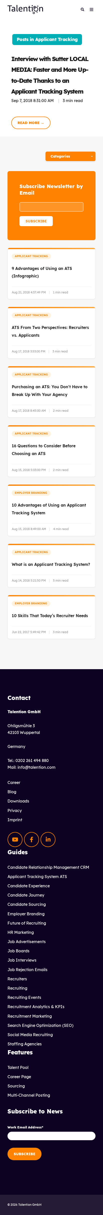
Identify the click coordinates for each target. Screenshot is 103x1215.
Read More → (31, 123)
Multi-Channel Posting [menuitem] (29, 1095)
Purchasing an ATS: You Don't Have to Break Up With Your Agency (50, 390)
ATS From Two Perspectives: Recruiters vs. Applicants (50, 331)
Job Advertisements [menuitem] (27, 941)
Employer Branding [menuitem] (26, 913)
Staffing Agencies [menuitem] (25, 1043)
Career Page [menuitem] (19, 1076)
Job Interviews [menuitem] (22, 960)
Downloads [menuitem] (18, 800)
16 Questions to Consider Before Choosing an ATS (44, 449)
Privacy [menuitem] (15, 810)
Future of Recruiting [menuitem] (27, 923)
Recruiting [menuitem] (17, 988)
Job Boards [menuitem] (19, 950)
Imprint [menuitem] (15, 819)
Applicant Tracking (31, 256)
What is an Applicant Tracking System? (51, 564)
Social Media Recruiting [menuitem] (30, 1034)
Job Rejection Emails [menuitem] (28, 969)
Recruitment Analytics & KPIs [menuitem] (36, 1006)
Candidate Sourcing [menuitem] (27, 904)
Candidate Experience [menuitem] (29, 885)
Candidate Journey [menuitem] (26, 895)
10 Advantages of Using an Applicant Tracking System (49, 509)
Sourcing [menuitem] (16, 1085)
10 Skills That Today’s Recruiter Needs (50, 615)
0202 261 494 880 (32, 760)
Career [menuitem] (14, 782)
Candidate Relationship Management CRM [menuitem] (48, 867)
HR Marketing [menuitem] (21, 932)
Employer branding (31, 493)
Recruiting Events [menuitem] (24, 997)
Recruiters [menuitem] (17, 978)
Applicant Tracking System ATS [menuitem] (37, 876)
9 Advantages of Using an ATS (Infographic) (42, 272)
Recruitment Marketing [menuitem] (30, 1016)
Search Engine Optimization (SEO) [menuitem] (41, 1025)
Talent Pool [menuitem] (18, 1067)
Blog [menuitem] (12, 791)
